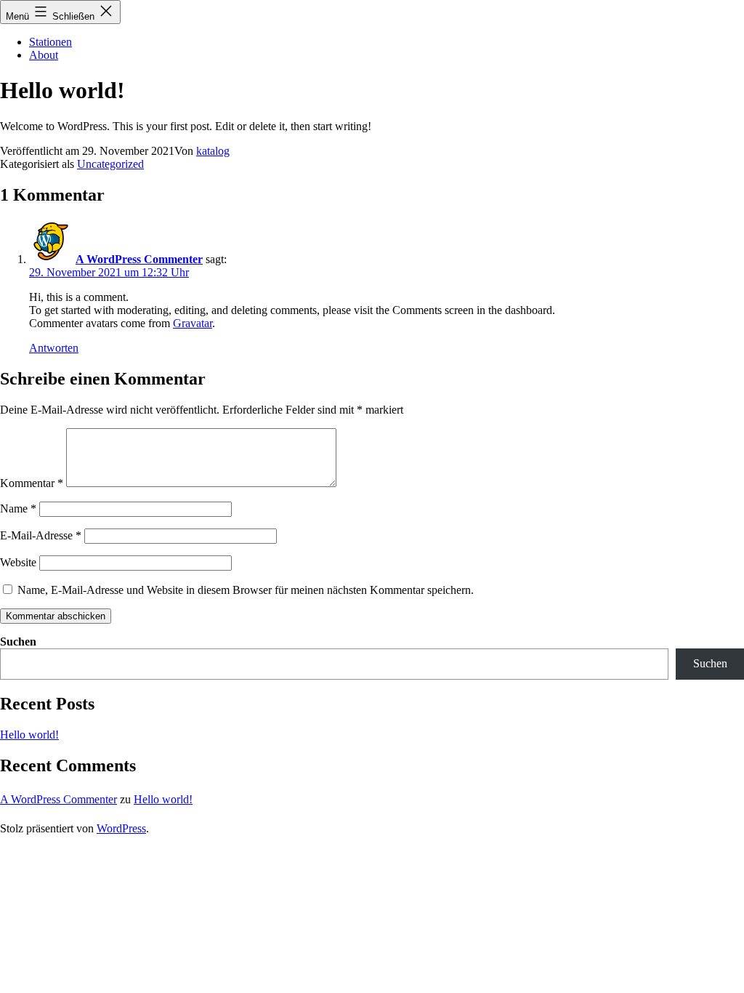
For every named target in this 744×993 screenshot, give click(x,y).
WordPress (121, 828)
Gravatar (192, 323)
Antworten (53, 348)
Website (18, 562)
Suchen (18, 641)
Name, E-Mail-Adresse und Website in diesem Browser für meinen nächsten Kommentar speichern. (245, 590)
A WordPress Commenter (139, 259)
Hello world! (29, 734)
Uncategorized (110, 164)
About (43, 55)
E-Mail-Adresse (40, 535)
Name (18, 508)
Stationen (50, 42)
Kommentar (31, 483)
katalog (213, 151)
